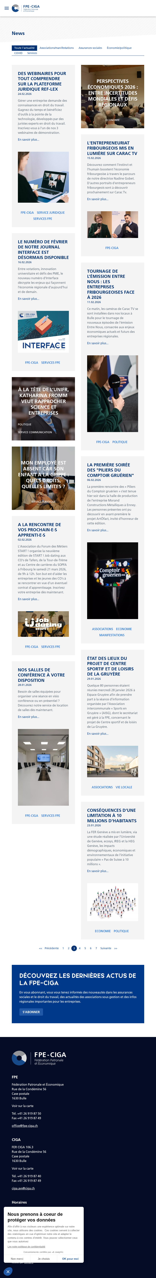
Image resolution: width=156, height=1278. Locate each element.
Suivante (105, 948)
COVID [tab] (18, 53)
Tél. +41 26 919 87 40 (26, 1176)
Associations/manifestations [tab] (57, 48)
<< (40, 948)
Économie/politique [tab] (119, 48)
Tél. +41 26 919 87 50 (26, 1113)
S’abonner (31, 1012)
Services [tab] (32, 53)
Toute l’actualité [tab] (24, 48)
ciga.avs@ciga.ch (23, 1188)
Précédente (52, 948)
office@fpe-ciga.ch (25, 1126)
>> (115, 948)
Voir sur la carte (22, 1106)
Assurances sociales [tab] (90, 48)
